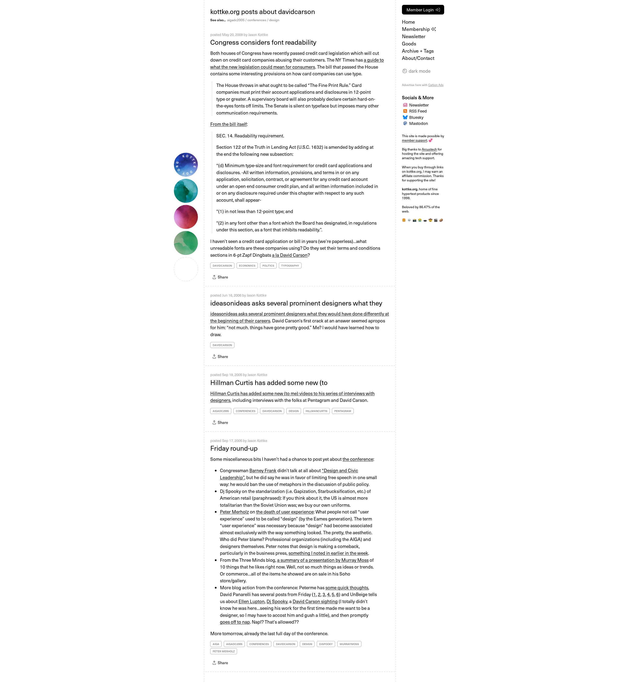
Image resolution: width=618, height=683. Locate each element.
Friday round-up (234, 448)
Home (408, 21)
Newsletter (413, 36)
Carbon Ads (435, 85)
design (274, 19)
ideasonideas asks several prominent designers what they (296, 303)
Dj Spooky (277, 601)
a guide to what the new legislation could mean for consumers (297, 63)
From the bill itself (228, 124)
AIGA (216, 644)
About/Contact (418, 58)
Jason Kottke (258, 34)
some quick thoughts (346, 587)
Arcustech (429, 149)
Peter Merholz (234, 511)
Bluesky (416, 117)
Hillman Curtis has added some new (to (269, 382)
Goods (409, 43)
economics (247, 265)
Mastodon (418, 123)
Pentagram (342, 411)
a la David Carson (290, 254)
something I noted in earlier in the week (328, 552)
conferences (256, 19)
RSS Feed (418, 111)
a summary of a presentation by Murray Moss (323, 559)
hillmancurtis (316, 411)
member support (414, 140)
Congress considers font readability (263, 42)
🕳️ (425, 220)
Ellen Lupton (252, 601)
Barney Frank (262, 470)
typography (290, 265)
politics (268, 265)
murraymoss (349, 644)
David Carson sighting (315, 601)
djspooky (326, 644)
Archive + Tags (418, 50)
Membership (416, 29)
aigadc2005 (236, 19)
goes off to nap (235, 621)
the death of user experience (285, 511)
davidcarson (222, 265)
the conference (358, 458)
